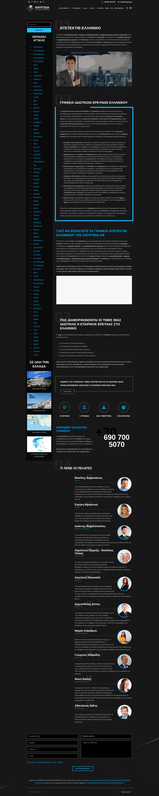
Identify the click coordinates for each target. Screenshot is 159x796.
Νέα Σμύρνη (37, 258)
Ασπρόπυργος (38, 93)
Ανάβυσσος (37, 79)
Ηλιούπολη (37, 158)
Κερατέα (36, 183)
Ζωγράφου (36, 154)
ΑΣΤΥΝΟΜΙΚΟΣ (94, 780)
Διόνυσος (36, 133)
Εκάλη (35, 143)
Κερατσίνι (36, 186)
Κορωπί (36, 201)
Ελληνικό (36, 151)
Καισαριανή (37, 168)
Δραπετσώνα (37, 136)
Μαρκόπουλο (37, 226)
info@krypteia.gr (126, 2)
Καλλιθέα (36, 172)
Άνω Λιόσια (37, 86)
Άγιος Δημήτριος (38, 57)
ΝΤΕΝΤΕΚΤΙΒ (40, 783)
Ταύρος (35, 333)
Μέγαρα (35, 233)
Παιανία (35, 276)
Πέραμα (35, 301)
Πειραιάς (36, 294)
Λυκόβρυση (37, 211)
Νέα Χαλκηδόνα (38, 265)
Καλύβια (36, 176)
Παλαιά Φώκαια (38, 279)
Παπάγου (36, 290)
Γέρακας (36, 118)
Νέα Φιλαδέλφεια (38, 262)
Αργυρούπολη (38, 90)
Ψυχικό (35, 355)
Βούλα (35, 104)
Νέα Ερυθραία (38, 247)
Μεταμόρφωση (38, 240)
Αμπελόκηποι (37, 75)
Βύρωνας (36, 111)
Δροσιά (35, 140)
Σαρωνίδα (36, 326)
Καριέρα (101, 8)
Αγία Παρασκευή (38, 50)
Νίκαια (35, 272)
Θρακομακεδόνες (38, 161)
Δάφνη (35, 129)
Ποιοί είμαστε (64, 8)
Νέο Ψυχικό (37, 269)
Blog (85, 8)
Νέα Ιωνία (36, 251)
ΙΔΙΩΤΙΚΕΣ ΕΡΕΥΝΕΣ (116, 783)
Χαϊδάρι (35, 344)
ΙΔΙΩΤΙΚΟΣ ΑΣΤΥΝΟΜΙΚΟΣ (120, 780)
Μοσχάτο (36, 244)
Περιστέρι (36, 305)
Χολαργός (36, 351)
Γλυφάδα (36, 126)
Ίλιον (35, 165)
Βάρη (35, 100)
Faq (111, 8)
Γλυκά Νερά (37, 122)
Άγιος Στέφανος (38, 61)
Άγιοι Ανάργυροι (38, 54)
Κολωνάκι (36, 194)
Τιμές (107, 8)
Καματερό (36, 179)
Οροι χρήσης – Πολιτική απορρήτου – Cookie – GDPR (44, 762)
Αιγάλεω (36, 68)
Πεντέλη (36, 297)
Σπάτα (35, 330)
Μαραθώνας (37, 222)
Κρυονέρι (36, 204)
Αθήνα (35, 65)
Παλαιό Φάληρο (38, 283)
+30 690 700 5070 (110, 2)
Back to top (125, 792)
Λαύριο (35, 208)
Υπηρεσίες (76, 8)
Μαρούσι (36, 229)
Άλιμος (35, 72)
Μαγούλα (36, 215)
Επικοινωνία (119, 8)
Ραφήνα (35, 319)
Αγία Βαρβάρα (38, 47)
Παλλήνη (36, 287)
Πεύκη (35, 312)
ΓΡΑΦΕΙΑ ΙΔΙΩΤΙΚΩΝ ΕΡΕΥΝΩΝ (97, 783)
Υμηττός (36, 337)
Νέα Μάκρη (37, 254)
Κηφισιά (36, 190)
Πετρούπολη (37, 308)
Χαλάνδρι (36, 348)
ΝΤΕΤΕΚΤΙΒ (105, 780)
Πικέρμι (35, 315)
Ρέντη (35, 322)
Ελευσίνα (36, 147)
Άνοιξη (35, 83)
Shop (92, 8)
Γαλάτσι (35, 115)
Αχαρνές (36, 97)
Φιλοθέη (36, 340)
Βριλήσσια (36, 108)
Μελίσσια (36, 237)
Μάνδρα (36, 219)
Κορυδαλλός (37, 197)
